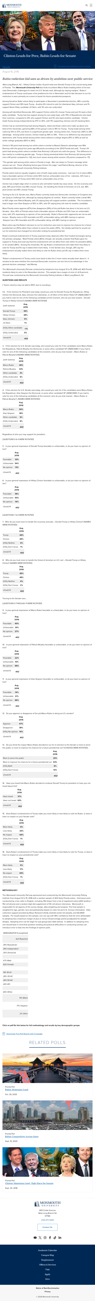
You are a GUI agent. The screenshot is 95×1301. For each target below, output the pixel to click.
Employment (47, 1260)
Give (47, 1279)
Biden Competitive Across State (21, 1136)
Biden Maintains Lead (16, 1089)
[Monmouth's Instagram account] (45, 1237)
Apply (47, 1274)
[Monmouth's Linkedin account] (59, 1237)
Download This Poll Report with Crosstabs (74, 66)
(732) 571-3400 (47, 1220)
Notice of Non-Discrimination (47, 1288)
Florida (6, 66)
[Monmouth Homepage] (11, 5)
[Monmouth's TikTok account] (54, 1237)
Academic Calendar (47, 1250)
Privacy (47, 1291)
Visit (47, 1269)
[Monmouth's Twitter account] (40, 1237)
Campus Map (47, 1255)
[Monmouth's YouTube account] (35, 1237)
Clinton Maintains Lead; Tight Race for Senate (29, 1183)
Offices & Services (47, 1264)
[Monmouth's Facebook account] (49, 1237)
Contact (44, 1227)
